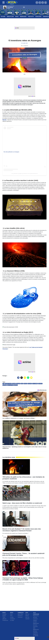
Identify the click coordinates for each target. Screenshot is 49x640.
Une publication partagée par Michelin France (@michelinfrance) (24, 173)
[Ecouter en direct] (40, 2)
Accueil (3, 16)
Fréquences (5, 620)
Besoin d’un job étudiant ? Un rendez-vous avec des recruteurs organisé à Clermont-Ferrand (21, 530)
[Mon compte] (45, 2)
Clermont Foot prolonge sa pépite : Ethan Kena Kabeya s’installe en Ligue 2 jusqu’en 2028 (22, 579)
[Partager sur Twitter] (21, 378)
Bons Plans (10, 16)
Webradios (23, 16)
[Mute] (24, 7)
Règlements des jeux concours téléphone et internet (36, 632)
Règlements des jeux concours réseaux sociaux (36, 618)
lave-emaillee (34, 383)
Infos (16, 16)
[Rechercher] (42, 2)
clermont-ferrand (8, 383)
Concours (38, 16)
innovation (30, 383)
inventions (40, 383)
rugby (22, 383)
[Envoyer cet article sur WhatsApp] (27, 378)
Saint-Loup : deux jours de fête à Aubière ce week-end (22, 503)
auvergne (18, 383)
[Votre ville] (37, 2)
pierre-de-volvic (10, 385)
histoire (25, 383)
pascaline (4, 385)
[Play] (1, 11)
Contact (4, 614)
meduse (15, 385)
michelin (13, 383)
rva (3, 383)
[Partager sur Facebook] (18, 378)
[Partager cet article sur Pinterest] (24, 378)
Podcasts (31, 16)
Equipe (4, 615)
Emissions (20, 615)
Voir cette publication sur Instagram (11, 151)
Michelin (4, 119)
